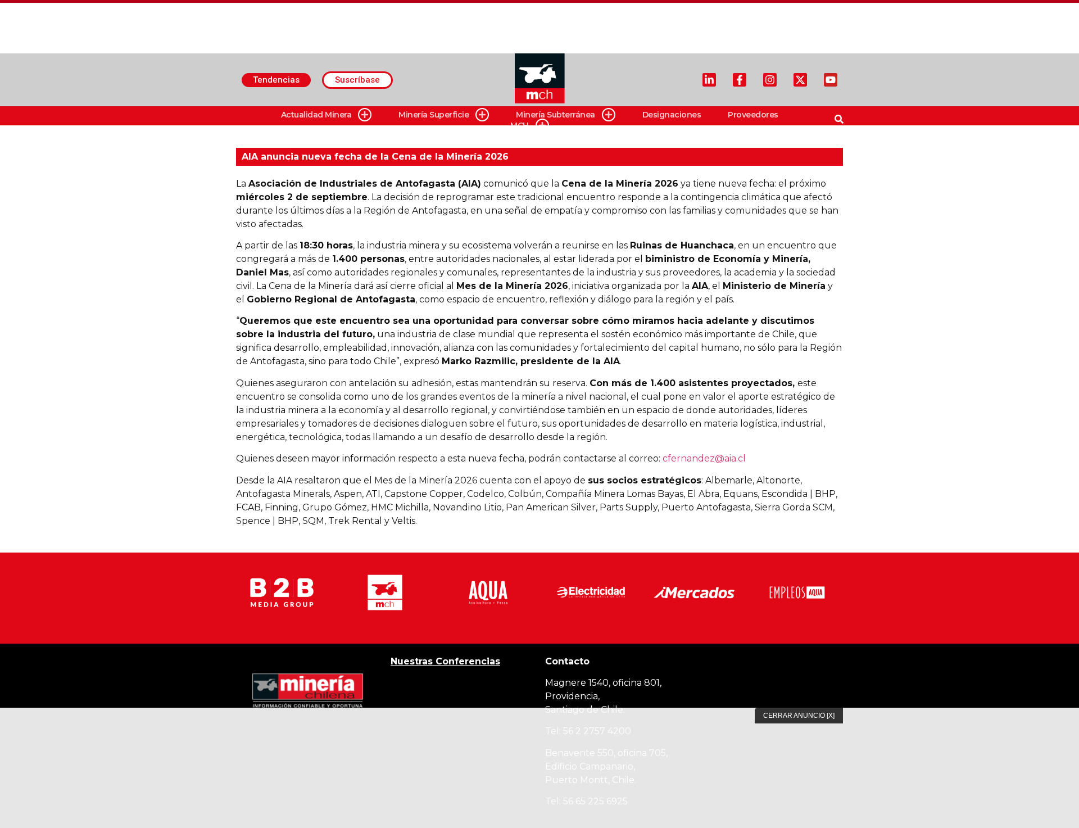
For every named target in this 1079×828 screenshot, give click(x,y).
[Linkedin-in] (709, 80)
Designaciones (671, 115)
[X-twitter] (800, 80)
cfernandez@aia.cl (704, 458)
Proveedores (753, 115)
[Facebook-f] (739, 80)
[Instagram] (770, 80)
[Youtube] (830, 80)
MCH (519, 125)
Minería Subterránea (555, 115)
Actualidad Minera (316, 115)
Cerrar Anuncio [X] (799, 716)
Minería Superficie (433, 115)
